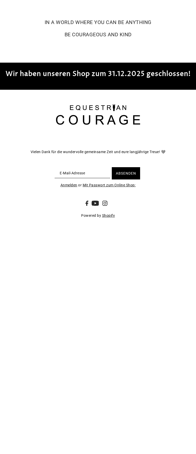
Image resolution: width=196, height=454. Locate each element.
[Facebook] (86, 203)
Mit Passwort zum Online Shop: (109, 185)
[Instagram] (104, 203)
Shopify (108, 215)
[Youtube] (95, 203)
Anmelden (68, 185)
